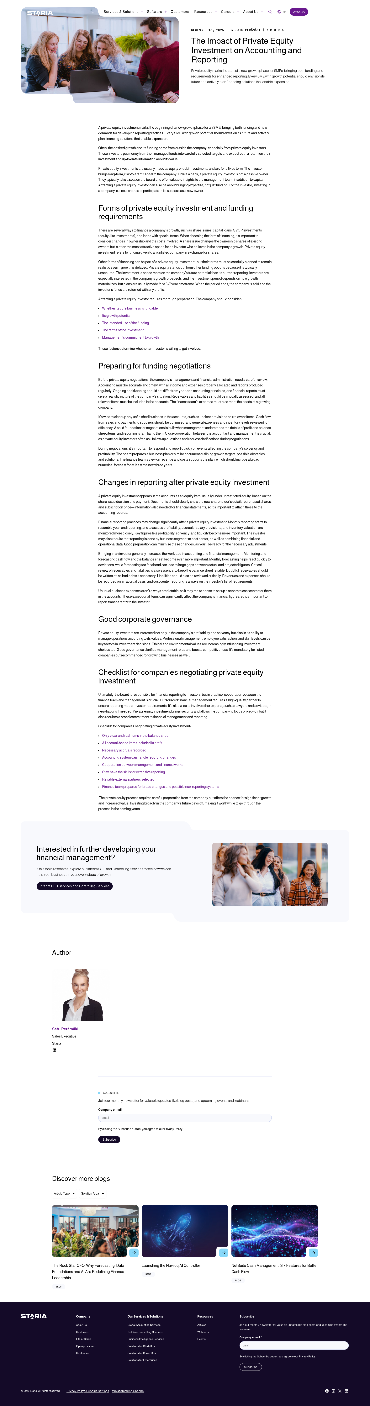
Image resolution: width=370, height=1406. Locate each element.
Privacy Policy (173, 1129)
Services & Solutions (121, 12)
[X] (340, 1391)
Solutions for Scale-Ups (142, 1353)
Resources (203, 12)
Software (154, 12)
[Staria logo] (38, 14)
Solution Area (90, 1193)
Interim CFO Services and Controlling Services (75, 886)
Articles (201, 1324)
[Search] (270, 12)
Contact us (82, 1353)
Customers (180, 12)
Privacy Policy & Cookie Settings (87, 1391)
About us (81, 1324)
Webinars (203, 1332)
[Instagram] (333, 1391)
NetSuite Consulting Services (145, 1332)
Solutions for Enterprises (142, 1359)
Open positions (85, 1346)
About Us (251, 12)
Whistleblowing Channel (128, 1391)
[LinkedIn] (346, 1391)
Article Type (62, 1193)
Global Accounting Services (144, 1324)
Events (201, 1338)
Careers (228, 12)
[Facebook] (327, 1391)
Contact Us (299, 11)
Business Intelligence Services (146, 1338)
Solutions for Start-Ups (141, 1346)
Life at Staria (83, 1338)
